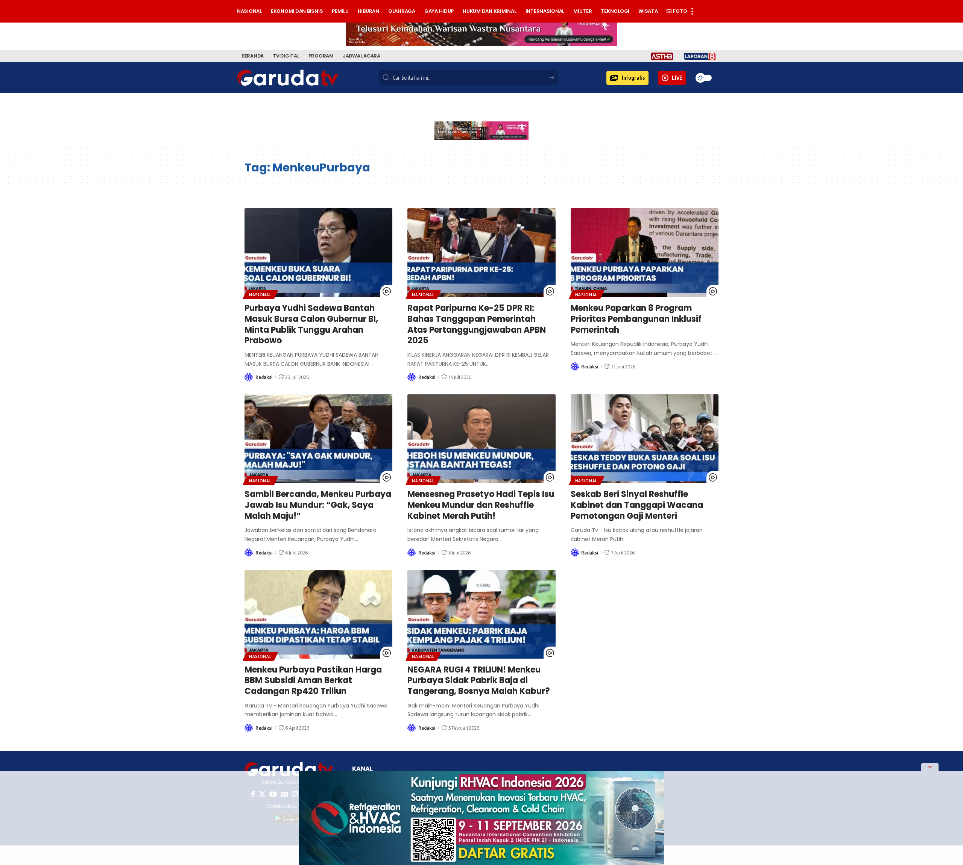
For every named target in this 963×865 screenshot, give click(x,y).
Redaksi (263, 377)
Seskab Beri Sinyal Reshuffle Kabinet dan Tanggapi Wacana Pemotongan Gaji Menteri (637, 504)
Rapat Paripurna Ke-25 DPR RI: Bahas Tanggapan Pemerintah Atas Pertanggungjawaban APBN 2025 (476, 324)
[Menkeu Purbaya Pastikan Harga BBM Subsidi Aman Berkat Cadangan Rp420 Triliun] (318, 614)
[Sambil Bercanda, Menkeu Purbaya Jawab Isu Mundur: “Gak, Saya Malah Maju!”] (318, 438)
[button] (627, 78)
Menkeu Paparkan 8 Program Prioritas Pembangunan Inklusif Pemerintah (636, 318)
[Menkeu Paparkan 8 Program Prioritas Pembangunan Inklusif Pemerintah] (644, 252)
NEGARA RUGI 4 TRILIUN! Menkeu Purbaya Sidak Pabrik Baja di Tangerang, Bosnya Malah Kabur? (478, 680)
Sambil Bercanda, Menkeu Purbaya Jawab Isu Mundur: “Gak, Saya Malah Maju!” (318, 504)
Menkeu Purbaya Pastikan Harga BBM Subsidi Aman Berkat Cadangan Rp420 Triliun (313, 680)
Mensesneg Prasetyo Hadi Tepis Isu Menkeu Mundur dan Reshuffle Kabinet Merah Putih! (480, 504)
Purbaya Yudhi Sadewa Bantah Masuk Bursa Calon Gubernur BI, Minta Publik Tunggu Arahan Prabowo (311, 324)
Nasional (260, 294)
